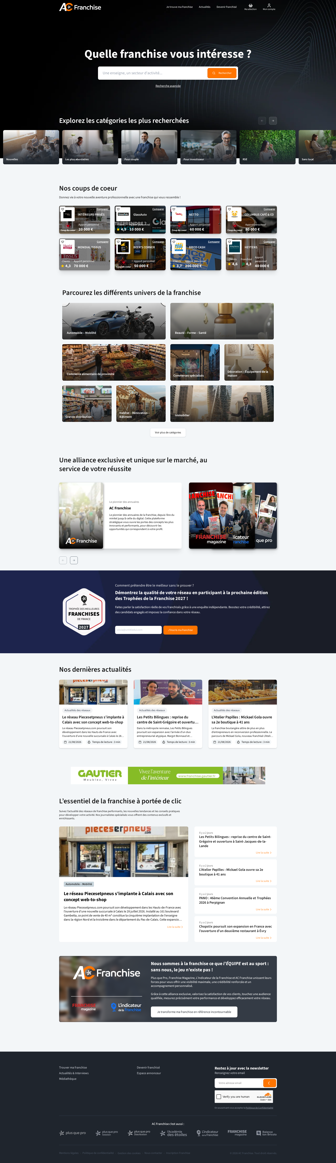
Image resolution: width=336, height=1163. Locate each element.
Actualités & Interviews (74, 1073)
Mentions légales (69, 1153)
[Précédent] (63, 560)
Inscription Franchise (178, 1153)
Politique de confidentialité (98, 1153)
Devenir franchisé (148, 1068)
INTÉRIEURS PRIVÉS (91, 214)
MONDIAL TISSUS (89, 247)
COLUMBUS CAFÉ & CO (259, 214)
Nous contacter (153, 1153)
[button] (120, 516)
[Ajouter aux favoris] (62, 209)
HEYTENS (251, 247)
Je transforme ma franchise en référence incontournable (194, 1012)
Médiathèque (67, 1079)
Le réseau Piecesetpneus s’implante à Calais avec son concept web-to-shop (93, 719)
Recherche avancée (168, 86)
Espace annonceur (149, 1073)
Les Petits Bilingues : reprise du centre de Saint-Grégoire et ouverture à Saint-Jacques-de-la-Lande (167, 722)
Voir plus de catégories (168, 433)
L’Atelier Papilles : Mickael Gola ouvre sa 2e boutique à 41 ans (242, 719)
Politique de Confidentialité (259, 1108)
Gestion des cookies (129, 1153)
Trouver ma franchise (73, 1068)
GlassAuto (140, 214)
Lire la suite (173, 927)
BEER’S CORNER (144, 247)
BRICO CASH (197, 247)
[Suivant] (74, 560)
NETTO (194, 214)
